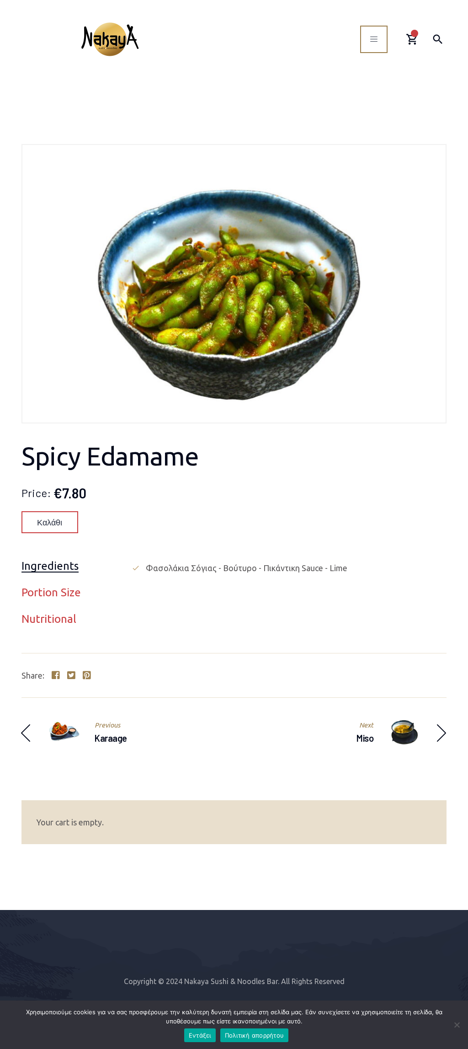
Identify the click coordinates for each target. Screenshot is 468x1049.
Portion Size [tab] (51, 593)
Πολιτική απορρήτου (254, 1035)
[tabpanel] (289, 568)
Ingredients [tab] (50, 566)
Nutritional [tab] (48, 619)
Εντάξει (200, 1035)
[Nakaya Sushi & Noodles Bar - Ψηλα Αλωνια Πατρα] (110, 39)
